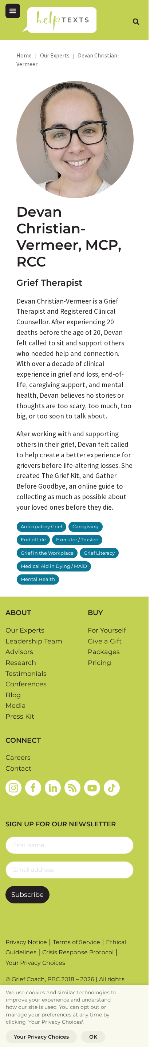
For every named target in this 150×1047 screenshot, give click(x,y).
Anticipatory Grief (41, 526)
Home (24, 55)
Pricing (99, 663)
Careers (18, 758)
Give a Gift (105, 641)
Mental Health (38, 579)
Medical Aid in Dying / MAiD (54, 566)
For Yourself (107, 630)
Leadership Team (33, 641)
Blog (13, 695)
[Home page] (59, 20)
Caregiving (85, 526)
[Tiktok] (112, 787)
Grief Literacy (99, 553)
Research (20, 663)
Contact (18, 769)
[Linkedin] (53, 787)
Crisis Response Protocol (78, 952)
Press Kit (19, 717)
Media (15, 706)
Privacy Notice (26, 942)
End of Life (33, 539)
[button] (12, 11)
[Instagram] (13, 787)
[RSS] (72, 787)
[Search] (136, 21)
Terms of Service (76, 942)
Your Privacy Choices (35, 962)
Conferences (26, 684)
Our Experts (55, 55)
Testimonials (26, 674)
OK (93, 1037)
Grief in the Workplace (47, 553)
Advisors (19, 652)
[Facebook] (33, 787)
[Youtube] (92, 787)
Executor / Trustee (77, 539)
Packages (104, 652)
